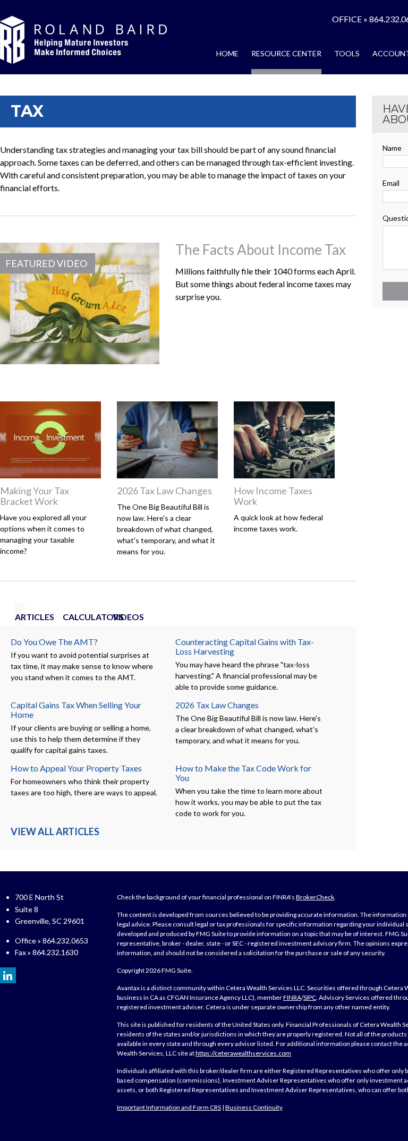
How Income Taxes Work (273, 496)
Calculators (70, 617)
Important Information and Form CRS (169, 1107)
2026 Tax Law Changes (164, 490)
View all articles (55, 831)
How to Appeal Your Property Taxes (76, 768)
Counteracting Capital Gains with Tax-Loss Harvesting (244, 646)
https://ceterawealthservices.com (243, 1053)
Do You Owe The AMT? (54, 642)
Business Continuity (254, 1107)
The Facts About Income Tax (260, 249)
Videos (116, 617)
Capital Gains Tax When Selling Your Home (76, 709)
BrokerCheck (315, 897)
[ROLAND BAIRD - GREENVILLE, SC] (83, 40)
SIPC (309, 997)
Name (392, 147)
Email (391, 182)
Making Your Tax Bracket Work (34, 496)
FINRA (292, 997)
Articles (19, 617)
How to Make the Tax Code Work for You (243, 773)
